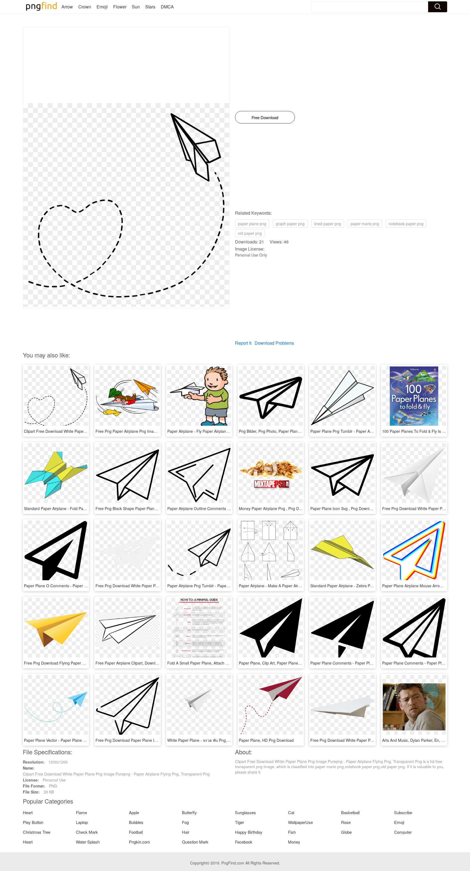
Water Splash (88, 842)
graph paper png (290, 223)
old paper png (250, 233)
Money (294, 842)
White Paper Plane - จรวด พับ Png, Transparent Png (212, 740)
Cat (291, 812)
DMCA (167, 7)
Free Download (265, 117)
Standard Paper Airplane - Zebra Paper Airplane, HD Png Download (368, 585)
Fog (185, 822)
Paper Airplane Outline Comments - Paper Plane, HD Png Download (226, 508)
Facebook (243, 842)
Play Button (33, 822)
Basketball (350, 812)
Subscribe (403, 812)
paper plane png (252, 223)
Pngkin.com (139, 842)
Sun (136, 7)
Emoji (102, 7)
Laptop (82, 822)
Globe (346, 832)
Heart (28, 812)
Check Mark (87, 832)
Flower (119, 7)
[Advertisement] (126, 65)
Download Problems (274, 343)
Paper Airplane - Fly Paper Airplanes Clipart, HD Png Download (221, 431)
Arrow (67, 7)
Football (136, 832)
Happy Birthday (248, 832)
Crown (84, 7)
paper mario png (365, 223)
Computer (403, 832)
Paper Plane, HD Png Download (266, 740)
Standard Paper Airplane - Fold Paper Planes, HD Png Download (79, 508)
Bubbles (136, 822)
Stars (150, 7)
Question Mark (195, 842)
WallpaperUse (300, 822)
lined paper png (327, 223)
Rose (346, 822)
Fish (292, 832)
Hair (185, 832)
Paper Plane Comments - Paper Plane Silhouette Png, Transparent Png (371, 663)
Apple (134, 812)
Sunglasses (245, 812)
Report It (243, 343)
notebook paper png (406, 223)
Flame (81, 812)
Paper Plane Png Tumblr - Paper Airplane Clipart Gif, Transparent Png (370, 431)
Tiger (239, 822)
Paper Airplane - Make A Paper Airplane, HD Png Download (290, 585)
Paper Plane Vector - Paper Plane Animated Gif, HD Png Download (81, 740)
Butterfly (189, 812)
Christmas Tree (36, 832)
